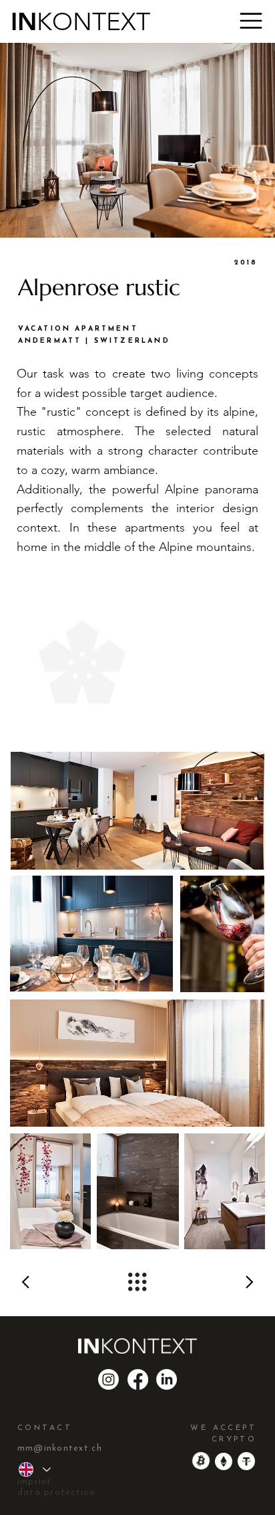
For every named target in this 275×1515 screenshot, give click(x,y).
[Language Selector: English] (34, 1469)
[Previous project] (69, 1282)
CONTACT (44, 1428)
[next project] (206, 1282)
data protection (56, 1492)
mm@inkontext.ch (59, 1448)
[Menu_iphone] (250, 20)
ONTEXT (101, 21)
